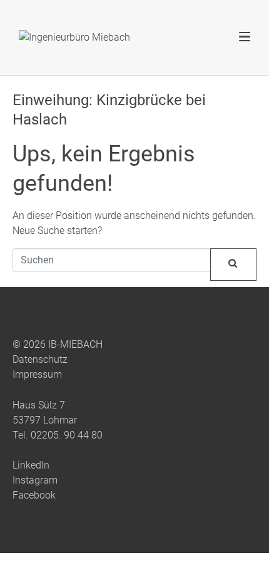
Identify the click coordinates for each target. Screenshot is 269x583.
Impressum (37, 374)
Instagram (35, 480)
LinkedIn (31, 465)
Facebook (34, 495)
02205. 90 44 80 (67, 435)
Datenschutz (40, 359)
